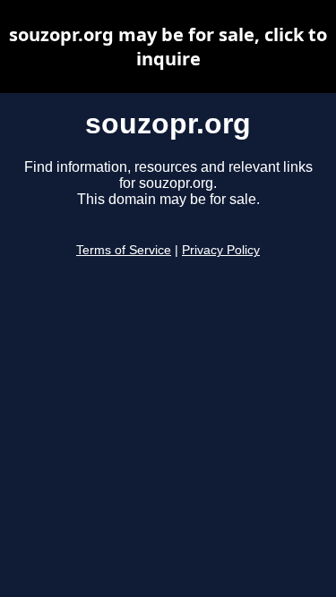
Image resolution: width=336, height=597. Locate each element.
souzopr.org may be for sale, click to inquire (168, 46)
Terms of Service (123, 250)
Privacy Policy (221, 250)
